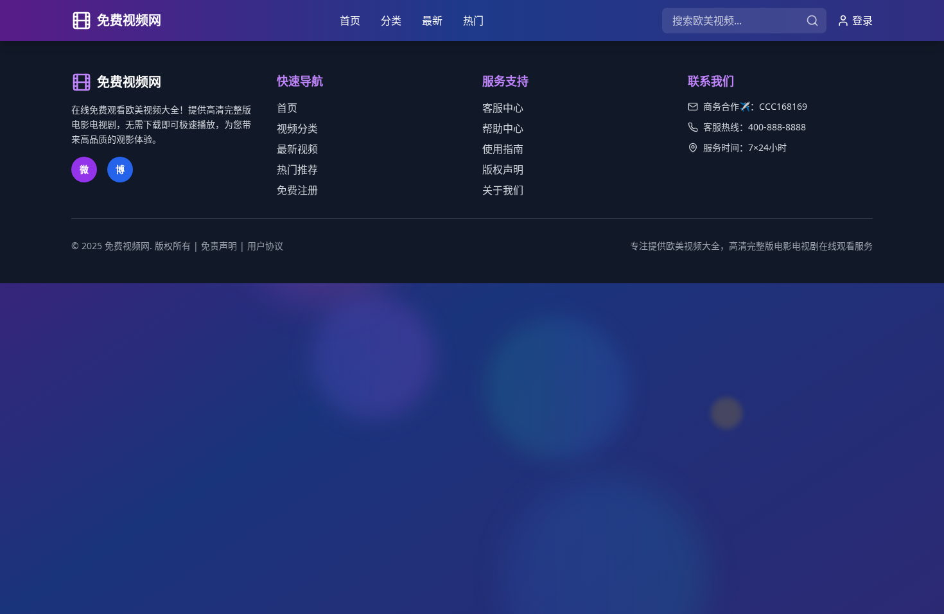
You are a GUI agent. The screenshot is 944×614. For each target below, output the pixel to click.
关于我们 (502, 190)
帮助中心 (502, 128)
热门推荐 (297, 169)
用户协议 (265, 246)
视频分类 (297, 128)
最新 (432, 20)
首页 (350, 20)
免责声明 (219, 246)
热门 (473, 20)
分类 (391, 20)
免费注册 (297, 190)
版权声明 (502, 169)
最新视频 (297, 149)
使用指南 (502, 149)
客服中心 (502, 108)
